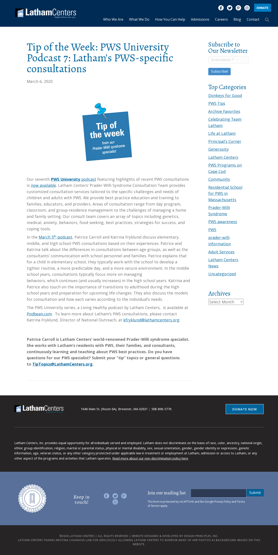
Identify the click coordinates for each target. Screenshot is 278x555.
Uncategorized (222, 273)
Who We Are (113, 19)
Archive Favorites (224, 111)
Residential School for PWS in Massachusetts (225, 193)
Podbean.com (39, 313)
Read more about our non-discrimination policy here (150, 458)
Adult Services (221, 251)
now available (43, 185)
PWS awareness (222, 221)
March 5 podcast (55, 237)
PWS (212, 229)
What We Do (139, 19)
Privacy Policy (222, 501)
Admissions (200, 19)
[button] (268, 19)
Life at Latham (222, 133)
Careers (221, 19)
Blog (237, 19)
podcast (73, 179)
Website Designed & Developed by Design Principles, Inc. (175, 536)
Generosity (218, 149)
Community (219, 179)
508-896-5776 (161, 409)
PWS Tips (216, 103)
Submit (255, 492)
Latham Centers (223, 157)
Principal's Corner (224, 141)
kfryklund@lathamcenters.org (151, 320)
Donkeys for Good (225, 95)
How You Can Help (170, 19)
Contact (253, 19)
